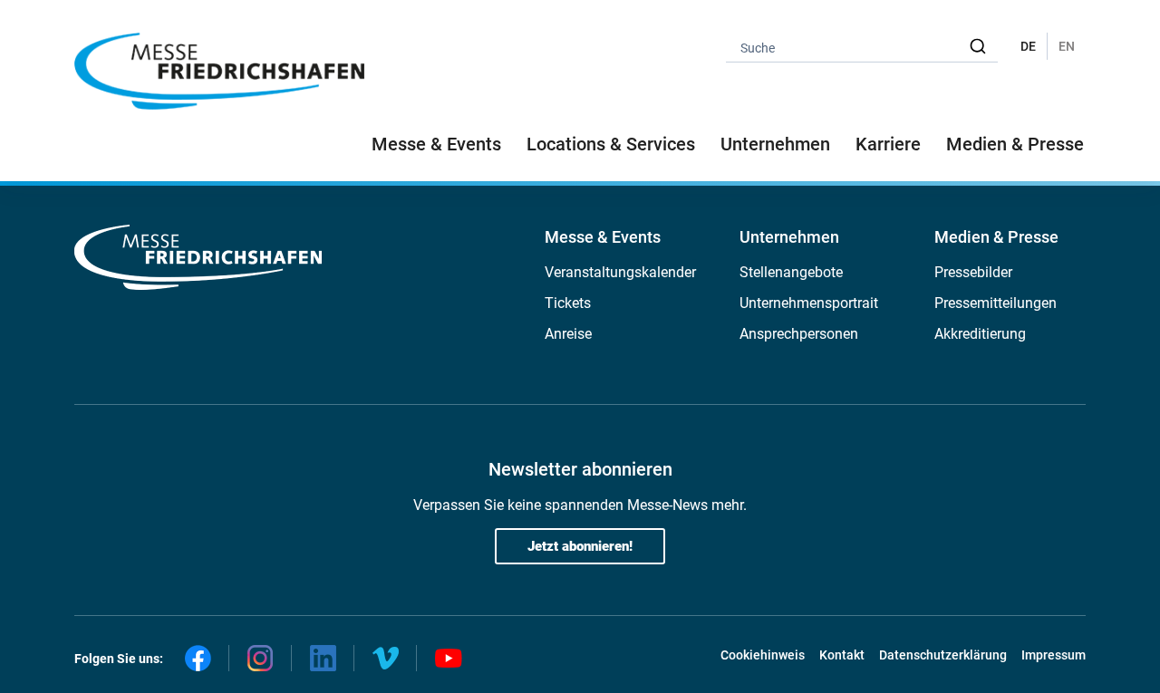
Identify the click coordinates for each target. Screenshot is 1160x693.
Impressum (1053, 655)
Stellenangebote (791, 272)
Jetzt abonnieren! (580, 546)
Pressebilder (973, 272)
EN (1066, 46)
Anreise (568, 333)
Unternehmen (789, 236)
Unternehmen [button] (775, 144)
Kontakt (842, 655)
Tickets (568, 303)
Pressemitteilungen (995, 303)
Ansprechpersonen (799, 333)
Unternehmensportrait (809, 303)
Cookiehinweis (762, 655)
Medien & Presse (1015, 144)
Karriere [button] (888, 144)
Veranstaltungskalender (620, 272)
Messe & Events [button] (436, 144)
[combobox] (862, 47)
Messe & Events (603, 236)
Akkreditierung (980, 333)
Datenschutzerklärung (943, 655)
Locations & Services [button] (611, 144)
